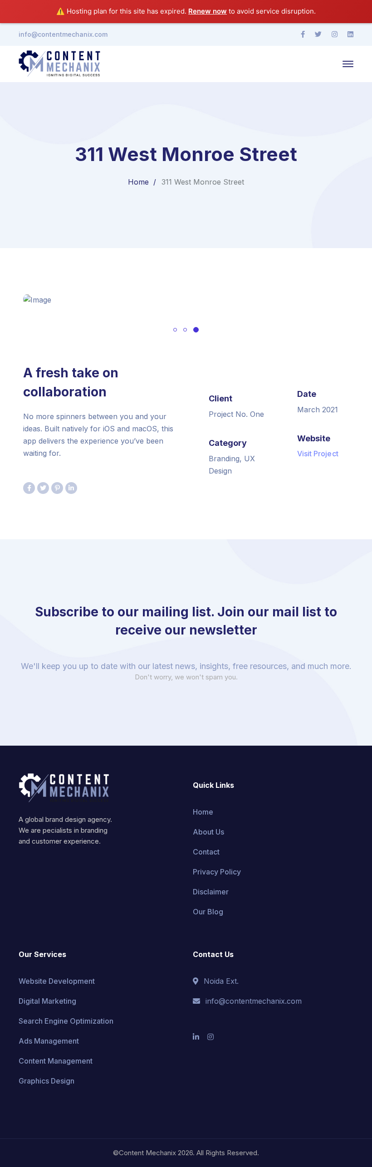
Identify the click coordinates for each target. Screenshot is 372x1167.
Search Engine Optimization (66, 1020)
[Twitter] (318, 34)
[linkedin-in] (196, 1036)
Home (138, 181)
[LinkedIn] (350, 34)
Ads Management (49, 1040)
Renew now (207, 11)
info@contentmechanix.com (63, 34)
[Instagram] (335, 34)
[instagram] (210, 1036)
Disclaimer (211, 891)
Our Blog (208, 911)
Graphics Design (46, 1080)
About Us (208, 831)
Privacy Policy (217, 871)
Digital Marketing (47, 1001)
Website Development (57, 981)
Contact (206, 851)
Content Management (56, 1060)
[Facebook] (303, 34)
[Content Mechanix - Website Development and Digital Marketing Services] (59, 63)
